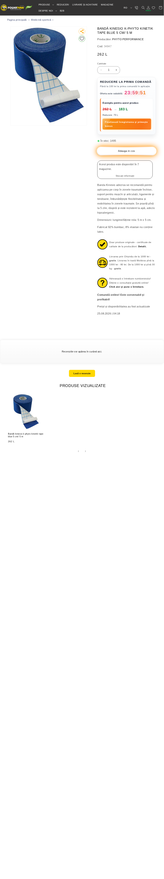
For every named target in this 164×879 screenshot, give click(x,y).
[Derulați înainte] (85, 451)
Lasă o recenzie (82, 373)
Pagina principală (17, 19)
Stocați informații (125, 176)
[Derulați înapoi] (78, 451)
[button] (46, 5)
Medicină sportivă (41, 19)
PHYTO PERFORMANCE (128, 39)
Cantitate (101, 63)
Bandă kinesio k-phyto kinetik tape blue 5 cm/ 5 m (25, 435)
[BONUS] (148, 7)
